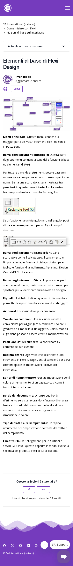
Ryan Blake (23, 77)
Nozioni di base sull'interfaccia (26, 32)
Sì (29, 489)
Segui (17, 88)
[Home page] (7, 8)
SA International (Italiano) (19, 24)
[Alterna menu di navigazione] (67, 8)
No (43, 489)
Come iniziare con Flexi (21, 28)
